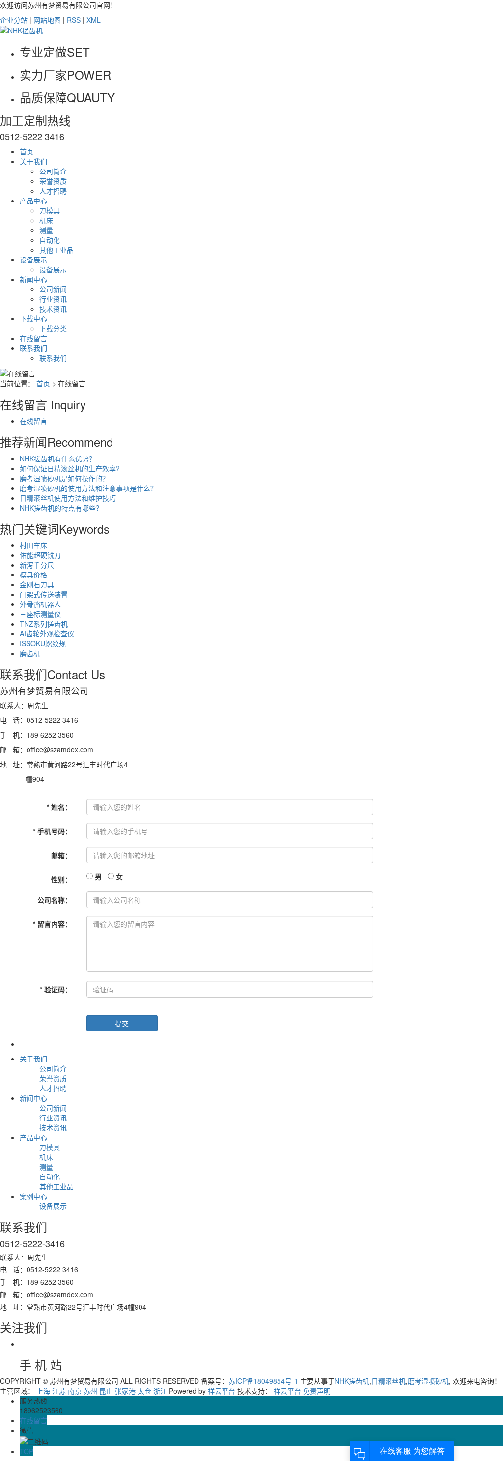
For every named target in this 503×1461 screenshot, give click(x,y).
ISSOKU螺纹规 (43, 643)
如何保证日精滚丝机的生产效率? (70, 468)
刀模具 (49, 210)
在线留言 (33, 338)
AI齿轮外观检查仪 (47, 633)
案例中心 (33, 1196)
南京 (75, 1391)
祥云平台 (221, 1391)
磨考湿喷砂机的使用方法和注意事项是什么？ (88, 488)
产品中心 (33, 200)
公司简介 (53, 171)
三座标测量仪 (40, 614)
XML (93, 20)
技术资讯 (53, 309)
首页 (26, 151)
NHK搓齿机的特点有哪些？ (61, 508)
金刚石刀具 (37, 584)
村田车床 (33, 545)
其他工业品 (56, 250)
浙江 (160, 1391)
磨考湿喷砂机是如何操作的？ (64, 478)
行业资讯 (53, 299)
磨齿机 (30, 653)
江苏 (59, 1391)
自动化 (49, 240)
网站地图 (47, 20)
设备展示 (33, 259)
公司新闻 (53, 289)
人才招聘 (53, 191)
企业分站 (14, 20)
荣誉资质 (53, 181)
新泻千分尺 (37, 565)
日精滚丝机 (388, 1381)
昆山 (106, 1391)
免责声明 (317, 1391)
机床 (46, 220)
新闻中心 (33, 279)
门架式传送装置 (44, 594)
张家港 (125, 1391)
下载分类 (53, 328)
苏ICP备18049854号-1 (263, 1381)
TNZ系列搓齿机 (44, 624)
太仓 (144, 1391)
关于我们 (33, 161)
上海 (43, 1391)
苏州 (90, 1391)
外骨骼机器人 (40, 604)
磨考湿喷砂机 (428, 1381)
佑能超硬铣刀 (40, 555)
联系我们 (33, 348)
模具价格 (33, 574)
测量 (46, 230)
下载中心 (33, 318)
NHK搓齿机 (352, 1381)
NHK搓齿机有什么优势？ (58, 458)
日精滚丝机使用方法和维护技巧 (68, 498)
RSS (74, 20)
